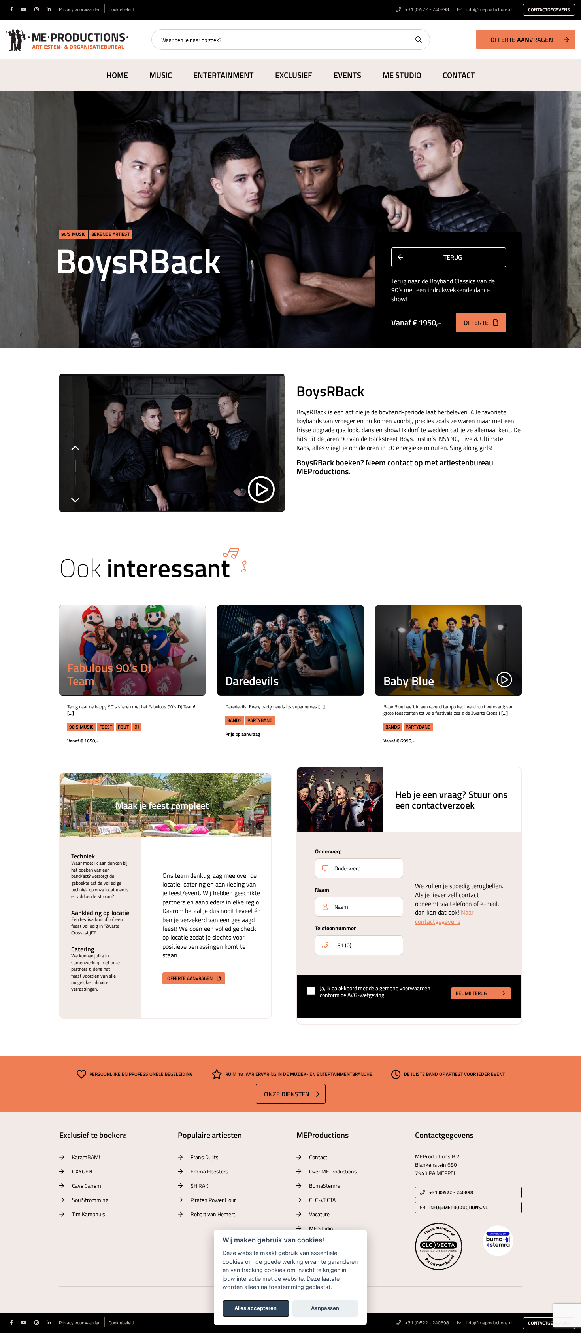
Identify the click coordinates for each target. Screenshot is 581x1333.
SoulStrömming (90, 1200)
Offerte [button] (477, 322)
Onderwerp (328, 851)
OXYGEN (82, 1171)
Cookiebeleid (121, 9)
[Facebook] (11, 9)
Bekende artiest (110, 234)
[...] (70, 713)
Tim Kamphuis (88, 1214)
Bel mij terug (471, 993)
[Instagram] (36, 9)
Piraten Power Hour (213, 1200)
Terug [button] (452, 257)
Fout (123, 727)
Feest (105, 727)
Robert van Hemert (213, 1214)
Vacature (319, 1214)
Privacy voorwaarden (79, 9)
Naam (322, 889)
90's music (73, 234)
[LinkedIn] (49, 9)
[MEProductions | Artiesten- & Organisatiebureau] (67, 39)
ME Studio (402, 75)
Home (117, 75)
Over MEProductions (333, 1171)
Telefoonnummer (335, 928)
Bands (234, 720)
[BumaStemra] (498, 1240)
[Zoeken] (418, 39)
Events (347, 75)
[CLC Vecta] (438, 1246)
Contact (459, 75)
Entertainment (223, 75)
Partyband (260, 720)
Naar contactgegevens (444, 917)
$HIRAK (199, 1185)
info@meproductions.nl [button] (458, 1207)
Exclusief (293, 75)
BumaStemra (324, 1185)
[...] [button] (187, 642)
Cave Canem (86, 1185)
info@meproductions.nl (489, 9)
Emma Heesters (209, 1171)
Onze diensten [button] (286, 1094)
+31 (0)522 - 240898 (426, 9)
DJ (136, 727)
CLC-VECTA (322, 1200)
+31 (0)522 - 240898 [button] (450, 1192)
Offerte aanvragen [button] (521, 39)
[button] (188, 622)
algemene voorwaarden (402, 988)
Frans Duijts (205, 1157)
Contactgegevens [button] (549, 9)
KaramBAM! (86, 1157)
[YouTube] (23, 9)
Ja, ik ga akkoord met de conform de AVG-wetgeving (375, 992)
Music (160, 75)
